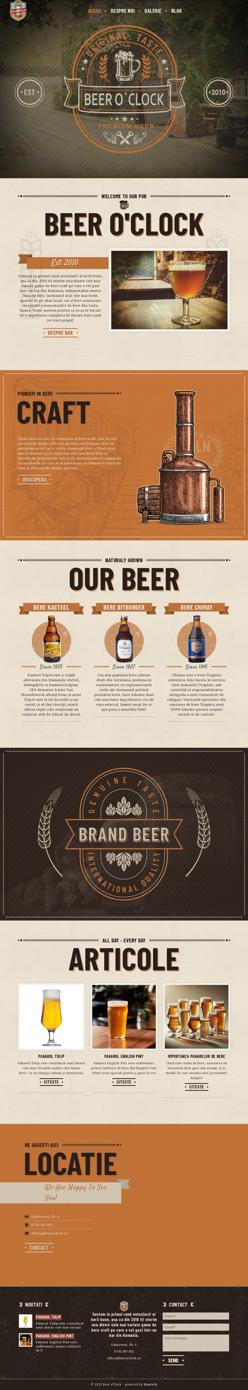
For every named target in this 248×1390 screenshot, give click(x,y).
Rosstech (150, 1384)
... (83, 1327)
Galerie (153, 10)
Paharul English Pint (124, 1056)
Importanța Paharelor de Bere (196, 1056)
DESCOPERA (34, 479)
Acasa (94, 10)
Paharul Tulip (51, 1056)
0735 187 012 (42, 1225)
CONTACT (39, 1247)
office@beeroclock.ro (49, 1233)
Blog (176, 10)
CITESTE (51, 1081)
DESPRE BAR (60, 332)
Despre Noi (123, 10)
